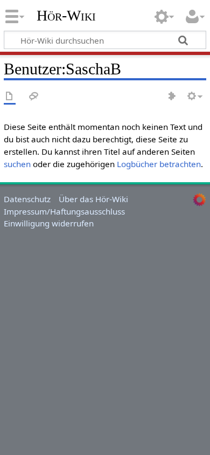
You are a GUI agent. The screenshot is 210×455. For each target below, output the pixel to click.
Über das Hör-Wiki (93, 199)
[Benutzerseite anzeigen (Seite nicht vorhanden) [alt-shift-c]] (10, 97)
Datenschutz (27, 199)
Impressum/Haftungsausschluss (64, 211)
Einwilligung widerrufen (49, 223)
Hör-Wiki (66, 15)
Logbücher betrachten (159, 163)
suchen (17, 163)
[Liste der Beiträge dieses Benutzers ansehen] (172, 97)
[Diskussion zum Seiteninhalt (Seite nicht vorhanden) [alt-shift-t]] (34, 97)
